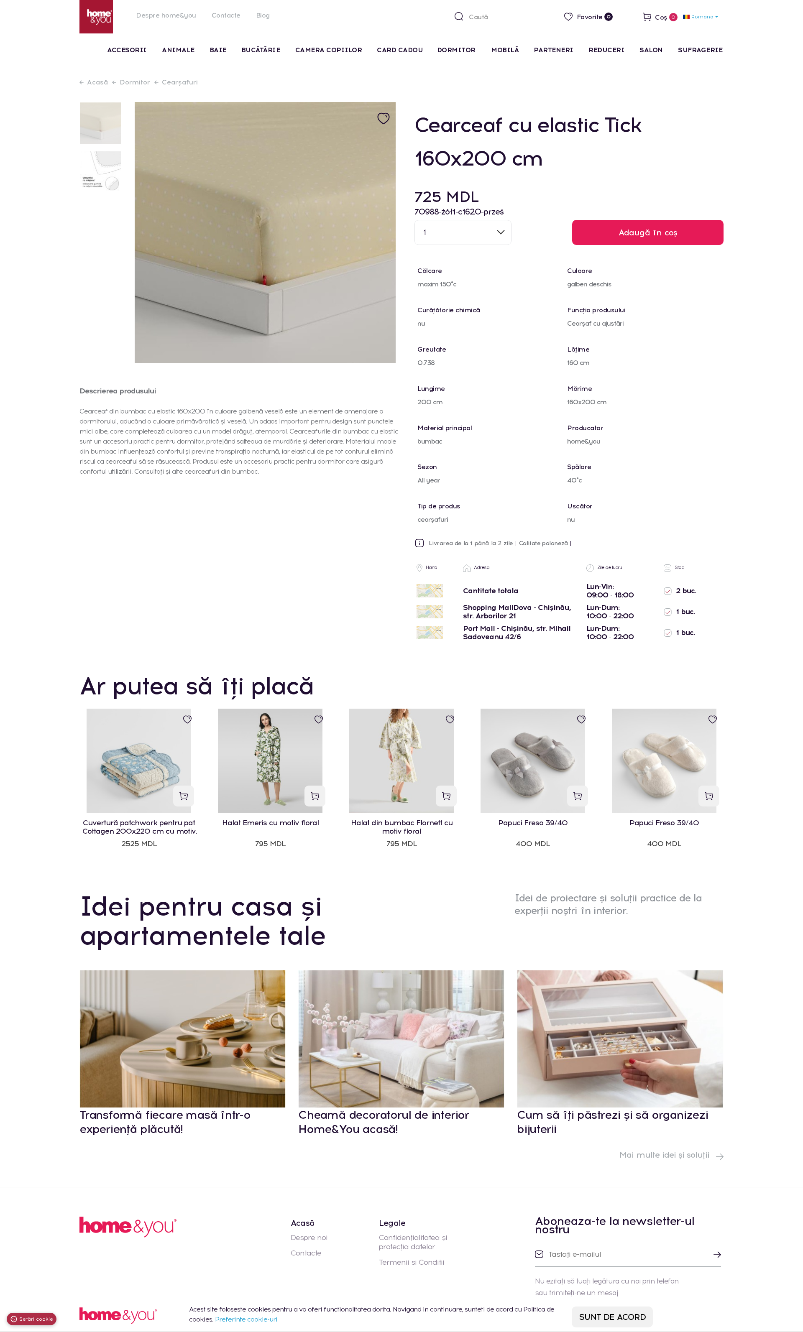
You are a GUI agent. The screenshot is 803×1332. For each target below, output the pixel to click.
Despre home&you (166, 15)
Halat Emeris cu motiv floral (270, 823)
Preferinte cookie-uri (246, 1319)
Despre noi (309, 1237)
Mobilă (505, 50)
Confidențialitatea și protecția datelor (413, 1242)
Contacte (226, 15)
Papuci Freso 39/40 (533, 823)
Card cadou (400, 50)
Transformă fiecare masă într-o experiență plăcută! (165, 1121)
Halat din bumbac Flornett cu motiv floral (402, 827)
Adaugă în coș (648, 232)
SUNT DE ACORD (612, 1317)
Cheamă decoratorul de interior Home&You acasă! (383, 1121)
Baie (218, 50)
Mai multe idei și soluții (665, 1155)
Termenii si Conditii (411, 1262)
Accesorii (127, 50)
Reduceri (606, 50)
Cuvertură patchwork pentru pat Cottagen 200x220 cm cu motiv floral (139, 827)
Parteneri (553, 50)
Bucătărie (260, 50)
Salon (651, 50)
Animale (178, 50)
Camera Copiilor (328, 50)
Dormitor (457, 50)
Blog (263, 15)
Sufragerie (700, 50)
